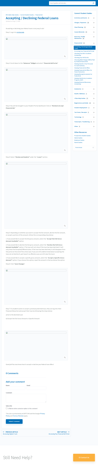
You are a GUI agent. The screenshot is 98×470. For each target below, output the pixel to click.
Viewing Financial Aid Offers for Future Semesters (83, 71)
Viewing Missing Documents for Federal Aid (83, 75)
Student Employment (81, 108)
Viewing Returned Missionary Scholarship (82, 83)
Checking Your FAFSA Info (81, 58)
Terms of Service (18, 416)
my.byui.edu (20, 32)
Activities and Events (81, 18)
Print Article (78, 148)
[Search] (93, 3)
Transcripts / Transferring (82, 122)
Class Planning (79, 27)
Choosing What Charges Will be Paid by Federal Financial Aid (84, 61)
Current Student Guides (27, 15)
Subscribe (9, 406)
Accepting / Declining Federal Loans (32, 18)
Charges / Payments (81, 23)
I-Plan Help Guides (81, 98)
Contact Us (85, 457)
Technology (78, 117)
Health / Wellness (80, 94)
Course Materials (80, 32)
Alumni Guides (78, 138)
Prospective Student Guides (82, 136)
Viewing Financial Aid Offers (82, 68)
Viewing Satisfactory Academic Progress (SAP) (83, 79)
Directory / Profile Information (79, 37)
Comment (9, 393)
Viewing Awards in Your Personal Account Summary (83, 65)
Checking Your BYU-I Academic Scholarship (82, 54)
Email (28, 386)
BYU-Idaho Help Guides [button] (10, 1)
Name (7, 386)
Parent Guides (78, 142)
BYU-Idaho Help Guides (12, 15)
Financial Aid (39, 15)
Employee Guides (79, 140)
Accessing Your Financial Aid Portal (84, 51)
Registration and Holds (82, 103)
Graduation (78, 89)
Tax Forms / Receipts (81, 112)
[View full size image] (36, 48)
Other (77, 126)
